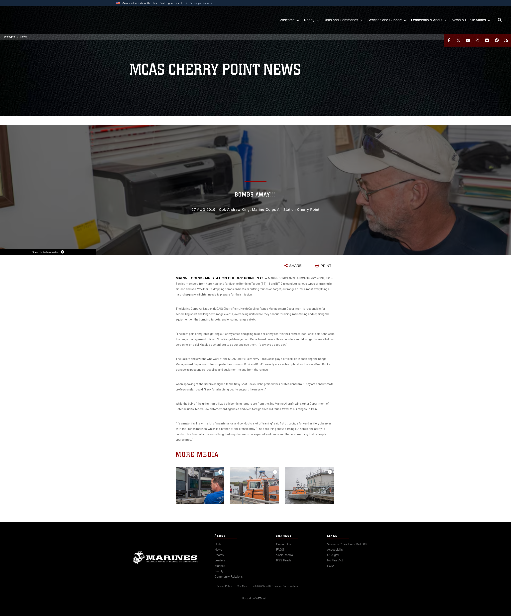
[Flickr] (487, 40)
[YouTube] (468, 40)
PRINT (326, 266)
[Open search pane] (500, 20)
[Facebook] (449, 40)
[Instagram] (477, 40)
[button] (199, 3)
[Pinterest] (496, 40)
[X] (458, 40)
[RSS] (506, 40)
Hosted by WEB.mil (254, 598)
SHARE (295, 266)
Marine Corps (165, 557)
